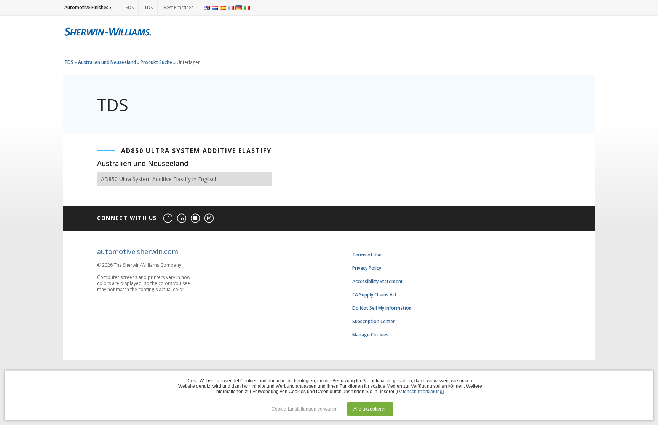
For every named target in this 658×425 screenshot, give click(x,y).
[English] (206, 7)
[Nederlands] (214, 7)
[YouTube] (196, 218)
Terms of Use (367, 254)
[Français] (230, 7)
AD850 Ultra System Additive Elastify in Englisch (159, 179)
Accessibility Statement (377, 281)
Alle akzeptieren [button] (370, 409)
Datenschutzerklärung (419, 391)
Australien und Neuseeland (107, 62)
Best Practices (178, 7)
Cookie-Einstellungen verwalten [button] (305, 409)
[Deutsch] (238, 7)
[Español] (222, 7)
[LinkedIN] (182, 218)
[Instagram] (209, 218)
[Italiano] (246, 7)
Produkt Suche (156, 62)
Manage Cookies (370, 334)
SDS (130, 7)
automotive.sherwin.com (137, 251)
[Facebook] (168, 218)
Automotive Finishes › (87, 7)
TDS (148, 7)
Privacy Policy (366, 268)
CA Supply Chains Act (374, 294)
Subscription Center (373, 321)
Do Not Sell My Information (382, 308)
